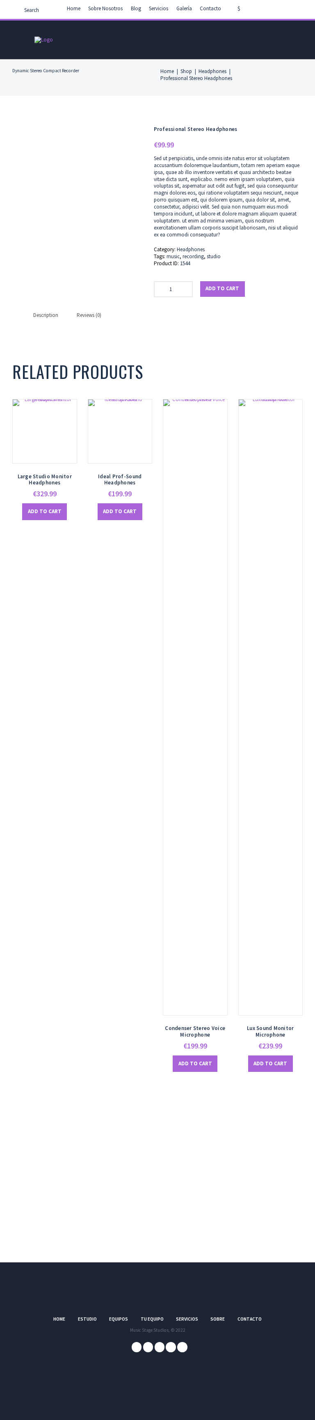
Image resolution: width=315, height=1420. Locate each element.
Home (73, 8)
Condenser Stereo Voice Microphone (195, 1031)
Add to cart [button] (45, 511)
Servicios (158, 8)
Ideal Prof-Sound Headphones (120, 479)
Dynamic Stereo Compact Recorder (45, 70)
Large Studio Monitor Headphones (45, 479)
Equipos (118, 1319)
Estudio (87, 1319)
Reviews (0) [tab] (89, 315)
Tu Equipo (152, 1319)
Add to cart (222, 288)
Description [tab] (45, 315)
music (173, 256)
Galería (184, 8)
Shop (186, 71)
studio (214, 256)
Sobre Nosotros (105, 8)
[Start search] (17, 10)
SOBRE (217, 1319)
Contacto (210, 8)
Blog (136, 8)
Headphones (212, 71)
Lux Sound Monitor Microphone (270, 1031)
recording (193, 256)
